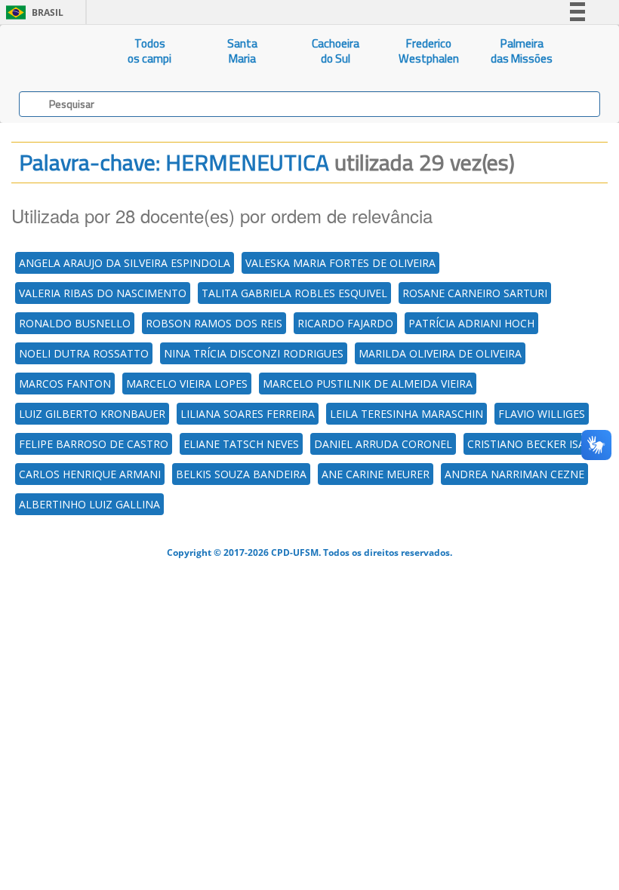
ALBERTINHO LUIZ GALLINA (89, 504)
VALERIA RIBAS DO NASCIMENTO (102, 293)
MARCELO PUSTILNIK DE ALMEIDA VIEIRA (368, 383)
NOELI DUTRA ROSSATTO (84, 353)
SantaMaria (242, 51)
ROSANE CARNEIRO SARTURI (474, 293)
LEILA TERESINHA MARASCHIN (406, 414)
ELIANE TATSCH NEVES (241, 444)
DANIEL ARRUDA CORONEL (383, 444)
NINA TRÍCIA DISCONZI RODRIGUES (253, 353)
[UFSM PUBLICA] (51, 51)
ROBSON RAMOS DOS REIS (214, 323)
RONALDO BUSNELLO (75, 323)
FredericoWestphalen (429, 51)
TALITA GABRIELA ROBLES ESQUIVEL (294, 293)
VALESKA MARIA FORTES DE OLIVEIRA (340, 263)
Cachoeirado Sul (335, 51)
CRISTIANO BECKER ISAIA (531, 444)
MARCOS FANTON (65, 383)
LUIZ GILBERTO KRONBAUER (92, 414)
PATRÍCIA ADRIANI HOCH (471, 323)
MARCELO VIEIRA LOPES (187, 383)
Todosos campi (149, 51)
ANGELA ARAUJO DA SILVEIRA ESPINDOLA (124, 263)
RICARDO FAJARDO (345, 323)
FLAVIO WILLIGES (541, 414)
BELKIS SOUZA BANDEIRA (241, 474)
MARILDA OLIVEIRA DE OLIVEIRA (440, 353)
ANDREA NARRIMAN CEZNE (514, 474)
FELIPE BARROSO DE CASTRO (93, 444)
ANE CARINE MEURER (376, 474)
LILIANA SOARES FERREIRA (247, 414)
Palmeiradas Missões (522, 51)
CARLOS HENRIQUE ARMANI (90, 474)
